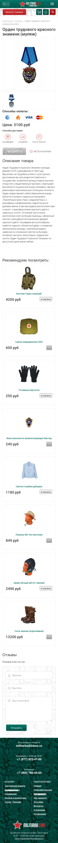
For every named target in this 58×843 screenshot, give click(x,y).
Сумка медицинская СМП (29, 341)
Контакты (39, 805)
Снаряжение (11, 793)
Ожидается (14, 151)
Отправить (16, 727)
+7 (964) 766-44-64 (29, 773)
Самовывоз (7, 142)
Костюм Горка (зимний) (29, 293)
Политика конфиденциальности (29, 838)
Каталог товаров (14, 11)
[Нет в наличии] (49, 347)
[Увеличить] (29, 64)
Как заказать (40, 797)
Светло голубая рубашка (29, 486)
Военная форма (12, 789)
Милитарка (7, 20)
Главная (37, 785)
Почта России (39, 142)
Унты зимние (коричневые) (29, 631)
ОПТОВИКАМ (40, 793)
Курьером (23, 142)
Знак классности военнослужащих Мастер (29, 438)
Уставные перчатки (29, 390)
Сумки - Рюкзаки (13, 801)
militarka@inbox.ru (29, 746)
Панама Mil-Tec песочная (29, 534)
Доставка (38, 801)
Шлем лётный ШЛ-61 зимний (29, 582)
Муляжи (19, 20)
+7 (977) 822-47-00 (29, 759)
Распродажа (40, 813)
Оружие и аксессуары (15, 797)
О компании (39, 809)
